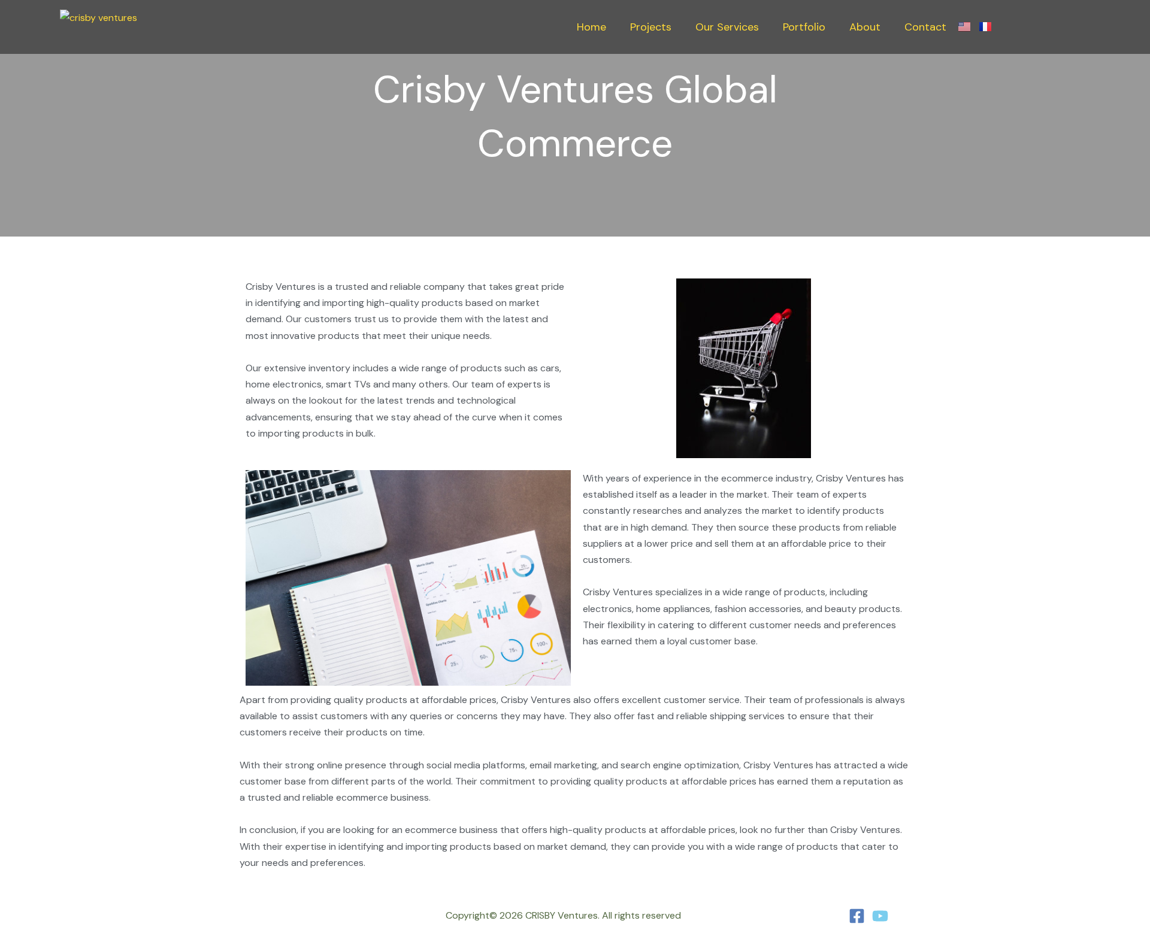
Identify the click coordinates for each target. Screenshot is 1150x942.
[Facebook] (857, 916)
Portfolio (804, 27)
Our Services (727, 27)
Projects (650, 27)
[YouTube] (880, 916)
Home (591, 27)
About (864, 27)
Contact (925, 27)
